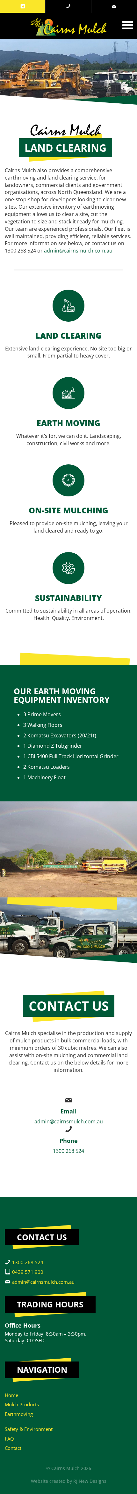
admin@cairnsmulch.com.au (78, 250)
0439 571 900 (27, 1272)
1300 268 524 (68, 1150)
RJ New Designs (89, 1481)
